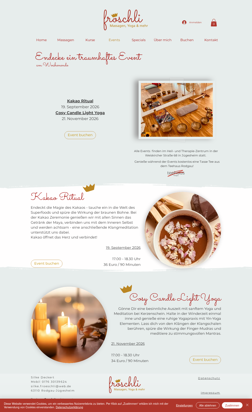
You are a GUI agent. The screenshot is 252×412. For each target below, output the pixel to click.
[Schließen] (247, 405)
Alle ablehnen (207, 405)
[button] (214, 22)
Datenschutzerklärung (69, 407)
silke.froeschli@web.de (51, 386)
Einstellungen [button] (184, 405)
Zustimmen (232, 405)
